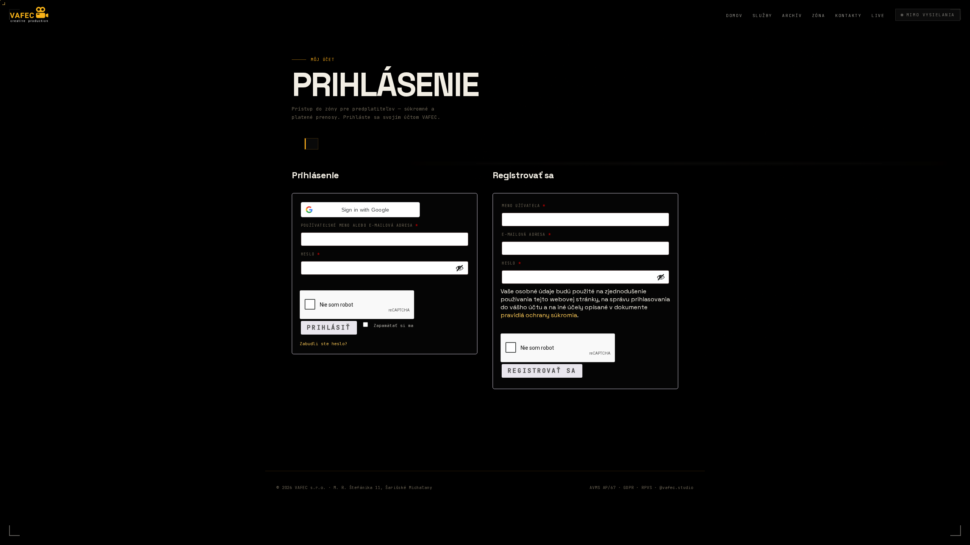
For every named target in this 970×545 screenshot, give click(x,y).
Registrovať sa (542, 371)
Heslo (320, 254)
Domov (734, 15)
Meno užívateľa (533, 205)
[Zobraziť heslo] (459, 268)
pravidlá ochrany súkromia (539, 315)
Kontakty (848, 15)
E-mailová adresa (535, 234)
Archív (792, 15)
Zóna (818, 15)
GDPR (628, 487)
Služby (763, 15)
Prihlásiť (329, 328)
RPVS (646, 487)
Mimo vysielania (930, 14)
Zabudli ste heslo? (323, 343)
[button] (360, 209)
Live (878, 15)
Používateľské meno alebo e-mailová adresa (369, 225)
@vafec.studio (676, 487)
